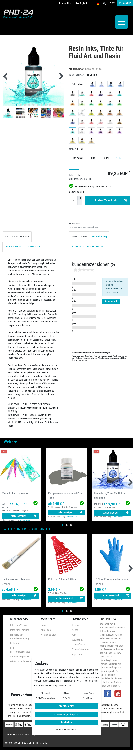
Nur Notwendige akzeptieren (66, 714)
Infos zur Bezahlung (19, 630)
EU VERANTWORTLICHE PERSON (87, 246)
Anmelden (46, 630)
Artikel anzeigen (18, 516)
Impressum (77, 654)
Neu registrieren (48, 634)
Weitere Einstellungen (66, 729)
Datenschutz (77, 639)
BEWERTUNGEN (79, 236)
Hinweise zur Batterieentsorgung (19, 636)
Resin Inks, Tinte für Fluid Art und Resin (110, 495)
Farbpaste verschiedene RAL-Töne (65, 495)
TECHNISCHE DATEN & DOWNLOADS (22, 246)
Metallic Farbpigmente (15, 493)
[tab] (17, 236)
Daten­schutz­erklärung (46, 685)
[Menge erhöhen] (79, 198)
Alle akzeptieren (66, 706)
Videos (75, 630)
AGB (74, 634)
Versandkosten (92, 227)
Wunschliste (76, 223)
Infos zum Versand (19, 625)
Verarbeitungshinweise (21, 656)
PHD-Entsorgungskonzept (20, 650)
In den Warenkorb (106, 200)
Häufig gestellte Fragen (21, 661)
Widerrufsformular (80, 649)
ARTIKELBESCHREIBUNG (17, 236)
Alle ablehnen (66, 722)
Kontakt (44, 625)
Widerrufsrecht (79, 644)
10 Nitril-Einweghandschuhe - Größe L (111, 581)
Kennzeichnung (99, 236)
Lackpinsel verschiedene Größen (16, 581)
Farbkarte (14, 643)
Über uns (76, 625)
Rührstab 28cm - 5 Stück (62, 579)
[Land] (98, 3)
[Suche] (104, 3)
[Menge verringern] (79, 202)
